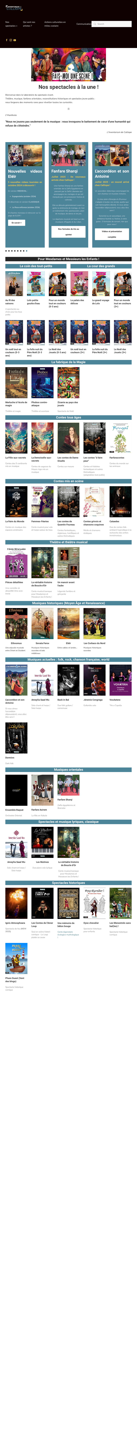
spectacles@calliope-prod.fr (113, 213)
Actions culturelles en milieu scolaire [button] (55, 24)
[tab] (6, 251)
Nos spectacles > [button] (11, 24)
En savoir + (103, 220)
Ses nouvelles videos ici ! (66, 220)
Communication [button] (84, 24)
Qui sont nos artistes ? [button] (29, 24)
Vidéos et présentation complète (25, 234)
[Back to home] (14, 8)
